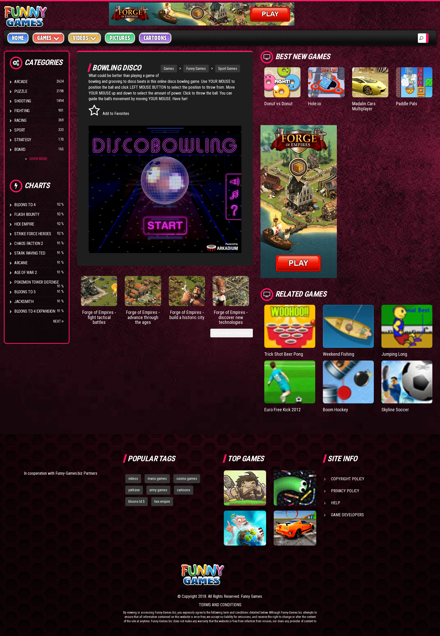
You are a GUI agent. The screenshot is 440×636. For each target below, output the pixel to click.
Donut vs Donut (278, 103)
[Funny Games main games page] (298, 574)
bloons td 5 (136, 501)
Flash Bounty (26, 214)
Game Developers (347, 514)
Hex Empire (24, 224)
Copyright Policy (347, 478)
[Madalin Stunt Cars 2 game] (295, 528)
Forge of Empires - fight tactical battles (99, 317)
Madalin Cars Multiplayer (364, 106)
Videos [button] (81, 38)
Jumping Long (394, 354)
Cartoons (155, 38)
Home (18, 38)
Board (19, 149)
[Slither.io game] (295, 488)
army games (158, 490)
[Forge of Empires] (99, 291)
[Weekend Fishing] (348, 326)
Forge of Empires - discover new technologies (231, 317)
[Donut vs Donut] (282, 82)
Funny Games (196, 69)
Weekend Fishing (338, 354)
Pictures (119, 38)
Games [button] (44, 38)
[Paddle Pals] (414, 82)
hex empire (162, 501)
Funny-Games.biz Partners (76, 473)
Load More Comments (233, 333)
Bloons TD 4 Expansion (34, 311)
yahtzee (134, 490)
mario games (157, 478)
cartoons (183, 490)
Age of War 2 (25, 272)
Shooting (22, 101)
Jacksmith (23, 301)
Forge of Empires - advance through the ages (143, 317)
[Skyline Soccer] (406, 382)
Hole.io (314, 103)
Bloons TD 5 (25, 291)
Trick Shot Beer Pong (283, 354)
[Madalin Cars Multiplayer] (370, 82)
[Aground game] (245, 488)
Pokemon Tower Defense (36, 282)
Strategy (22, 139)
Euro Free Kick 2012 (282, 409)
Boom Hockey (335, 409)
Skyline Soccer (395, 409)
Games (169, 69)
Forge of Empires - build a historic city (186, 315)
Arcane (21, 262)
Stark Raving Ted (29, 253)
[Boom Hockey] (348, 382)
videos (133, 478)
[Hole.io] (326, 82)
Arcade (21, 81)
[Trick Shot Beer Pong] (289, 326)
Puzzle (20, 91)
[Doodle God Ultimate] (245, 528)
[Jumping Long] (406, 326)
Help (335, 502)
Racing (20, 120)
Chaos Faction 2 (28, 243)
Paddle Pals (406, 103)
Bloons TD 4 (25, 204)
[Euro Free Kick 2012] (289, 382)
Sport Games (227, 69)
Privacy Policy (345, 490)
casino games (186, 478)
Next (57, 321)
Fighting (22, 110)
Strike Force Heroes (32, 233)
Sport (19, 130)
